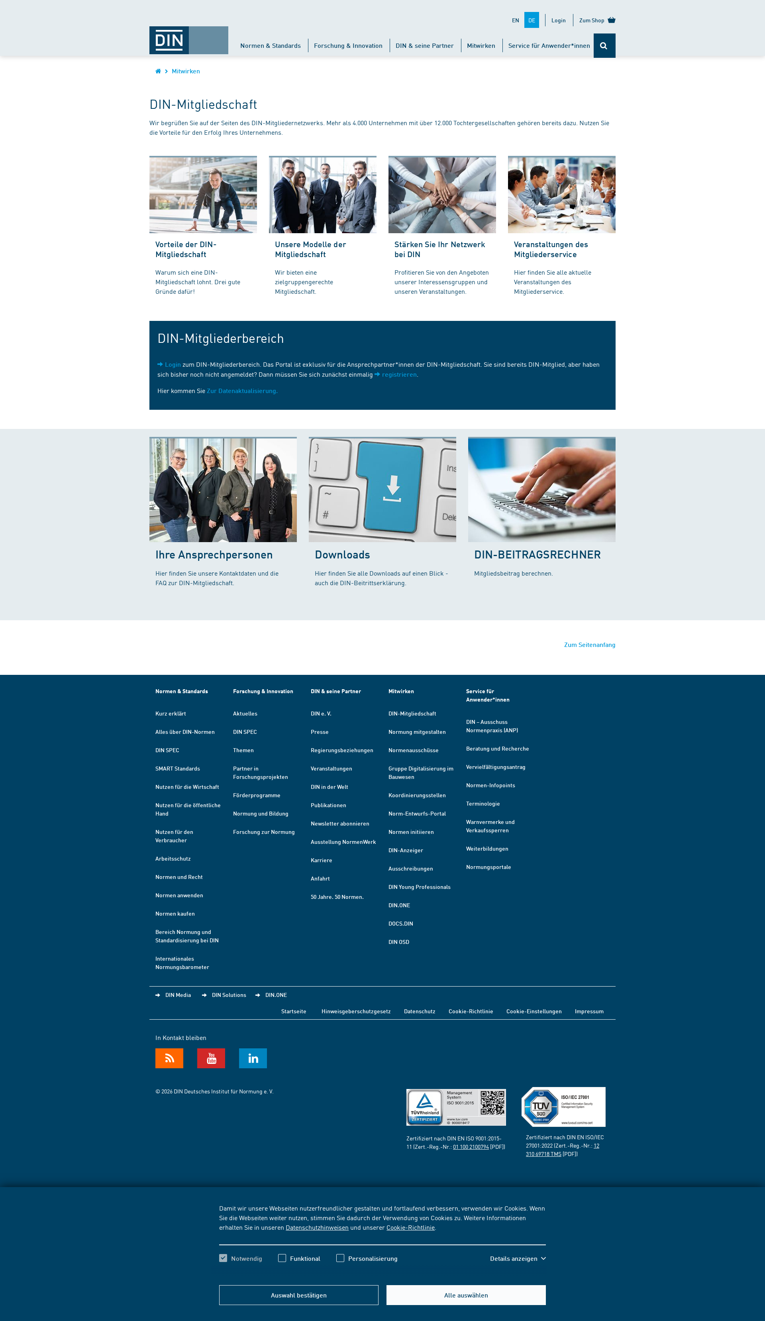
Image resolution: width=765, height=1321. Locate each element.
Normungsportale (488, 866)
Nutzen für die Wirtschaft (187, 786)
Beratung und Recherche (497, 748)
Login (558, 20)
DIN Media (178, 994)
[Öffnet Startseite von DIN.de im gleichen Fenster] (188, 36)
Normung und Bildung (260, 813)
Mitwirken (481, 45)
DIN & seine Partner (425, 45)
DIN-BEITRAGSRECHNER (537, 554)
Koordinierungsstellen (417, 794)
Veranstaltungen (331, 768)
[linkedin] (253, 1058)
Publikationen (328, 804)
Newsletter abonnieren (340, 823)
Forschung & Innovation (348, 45)
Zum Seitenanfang (590, 644)
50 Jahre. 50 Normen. (337, 896)
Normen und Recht (179, 876)
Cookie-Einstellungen (534, 1010)
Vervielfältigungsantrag (496, 766)
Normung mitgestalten (417, 731)
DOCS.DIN (400, 923)
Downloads (342, 554)
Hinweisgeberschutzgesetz (356, 1010)
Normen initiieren (411, 831)
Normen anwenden (179, 894)
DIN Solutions (229, 994)
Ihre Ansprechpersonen (214, 554)
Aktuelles (245, 713)
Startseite (293, 1010)
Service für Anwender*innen (549, 45)
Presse (320, 731)
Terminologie (483, 803)
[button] (518, 1258)
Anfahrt (320, 878)
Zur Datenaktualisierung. (242, 390)
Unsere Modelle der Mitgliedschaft (310, 249)
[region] (382, 1240)
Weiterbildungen (487, 848)
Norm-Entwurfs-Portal (417, 813)
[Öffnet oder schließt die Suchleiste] (605, 45)
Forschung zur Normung (264, 831)
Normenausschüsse (413, 749)
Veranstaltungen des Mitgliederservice (551, 249)
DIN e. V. (321, 713)
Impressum (589, 1010)
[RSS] (169, 1058)
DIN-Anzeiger (405, 849)
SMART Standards (177, 768)
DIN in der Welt (329, 786)
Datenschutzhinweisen (317, 1227)
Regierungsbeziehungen (342, 749)
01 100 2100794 (471, 1146)
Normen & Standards (270, 45)
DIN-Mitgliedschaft (412, 713)
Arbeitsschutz (173, 858)
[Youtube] (211, 1058)
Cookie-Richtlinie (410, 1227)
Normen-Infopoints (490, 784)
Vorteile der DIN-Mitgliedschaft (186, 249)
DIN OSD (398, 941)
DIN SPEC (167, 749)
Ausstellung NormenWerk (343, 841)
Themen (243, 749)
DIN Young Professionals (419, 886)
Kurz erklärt (170, 713)
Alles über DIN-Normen (185, 731)
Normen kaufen (175, 913)
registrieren (399, 374)
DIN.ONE (399, 904)
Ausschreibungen (410, 868)
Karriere (321, 859)
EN (515, 20)
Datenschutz (419, 1010)
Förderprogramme (256, 794)
